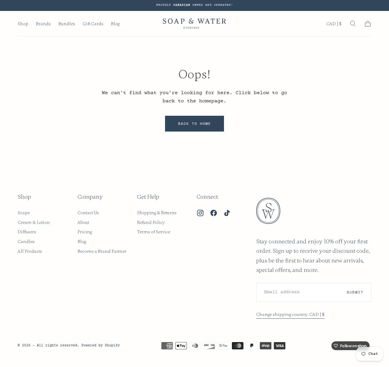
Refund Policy (151, 222)
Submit (355, 292)
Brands (43, 23)
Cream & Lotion (34, 222)
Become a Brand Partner (101, 251)
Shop (23, 23)
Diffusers (27, 232)
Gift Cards (93, 23)
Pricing (84, 232)
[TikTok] (227, 213)
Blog (115, 23)
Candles (26, 241)
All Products (30, 251)
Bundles (66, 23)
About (83, 222)
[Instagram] (200, 213)
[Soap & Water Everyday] (272, 210)
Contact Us (88, 212)
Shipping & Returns (157, 212)
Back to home (194, 123)
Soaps (24, 212)
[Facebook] (213, 213)
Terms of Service (153, 232)
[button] (334, 25)
